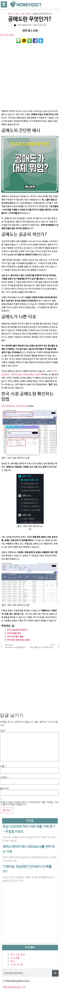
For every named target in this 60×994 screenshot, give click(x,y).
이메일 (4, 777)
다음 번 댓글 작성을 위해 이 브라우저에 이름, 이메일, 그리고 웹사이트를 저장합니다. (29, 803)
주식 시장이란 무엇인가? (17, 630)
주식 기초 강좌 (7, 35)
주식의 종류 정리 (14, 633)
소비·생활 (15, 957)
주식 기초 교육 (22, 13)
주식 (10, 13)
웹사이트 (4, 788)
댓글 (3, 730)
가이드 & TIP (16, 964)
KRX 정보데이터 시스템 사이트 (14, 406)
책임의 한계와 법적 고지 (14, 987)
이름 (3, 766)
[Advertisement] (30, 78)
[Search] (55, 973)
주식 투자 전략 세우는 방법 (18, 640)
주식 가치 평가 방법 (15, 636)
